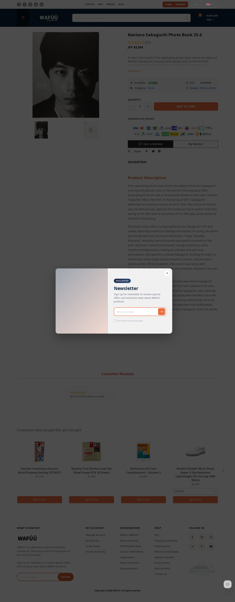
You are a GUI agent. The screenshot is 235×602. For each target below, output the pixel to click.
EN (212, 4)
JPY (196, 4)
